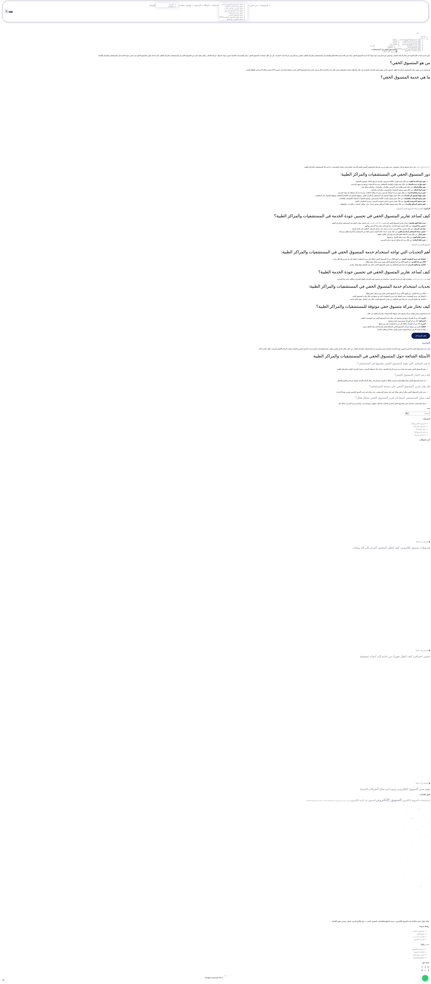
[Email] (424, 33)
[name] (6, 11)
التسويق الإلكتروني (389, 800)
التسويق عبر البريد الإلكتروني (363, 800)
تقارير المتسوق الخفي (419, 279)
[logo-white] (301, 912)
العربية (152, 5)
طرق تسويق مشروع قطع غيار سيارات (333, 800)
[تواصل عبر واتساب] (425, 978)
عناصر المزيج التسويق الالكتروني (314, 800)
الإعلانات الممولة (419, 952)
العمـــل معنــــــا (419, 937)
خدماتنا (215, 5)
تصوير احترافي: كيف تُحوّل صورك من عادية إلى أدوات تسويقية (395, 656)
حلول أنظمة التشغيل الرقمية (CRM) (231, 17)
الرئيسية (264, 5)
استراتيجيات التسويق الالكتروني (416, 800)
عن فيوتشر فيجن (418, 931)
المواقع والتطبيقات (418, 958)
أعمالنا (207, 5)
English (171, 6)
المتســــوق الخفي (418, 955)
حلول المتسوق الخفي (236, 15)
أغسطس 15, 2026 (422, 783)
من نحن (254, 5)
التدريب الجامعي (419, 939)
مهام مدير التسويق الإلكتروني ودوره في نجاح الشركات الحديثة (395, 789)
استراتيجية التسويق (418, 949)
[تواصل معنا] (11, 12)
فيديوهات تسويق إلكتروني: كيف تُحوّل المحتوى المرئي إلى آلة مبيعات (391, 547)
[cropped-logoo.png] (417, 11)
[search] (406, 413)
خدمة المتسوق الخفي (423, 167)
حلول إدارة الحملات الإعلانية (234, 6)
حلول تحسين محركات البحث (233, 8)
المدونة (197, 5)
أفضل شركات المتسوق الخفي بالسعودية (409, 209)
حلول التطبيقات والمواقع (235, 19)
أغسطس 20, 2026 (422, 542)
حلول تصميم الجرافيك (236, 13)
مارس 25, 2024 (389, 51)
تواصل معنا (186, 5)
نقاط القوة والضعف (375, 223)
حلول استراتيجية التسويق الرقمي (232, 4)
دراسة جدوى (346, 800)
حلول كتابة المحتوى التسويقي (233, 10)
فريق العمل (420, 934)
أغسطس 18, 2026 (422, 650)
